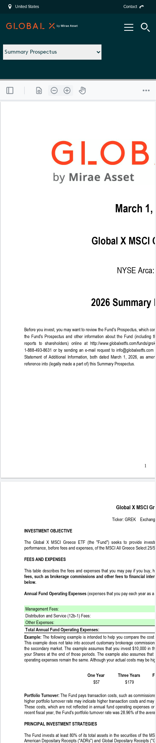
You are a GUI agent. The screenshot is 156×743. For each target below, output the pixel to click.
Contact (130, 6)
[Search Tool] (145, 27)
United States (27, 7)
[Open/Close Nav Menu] (128, 27)
